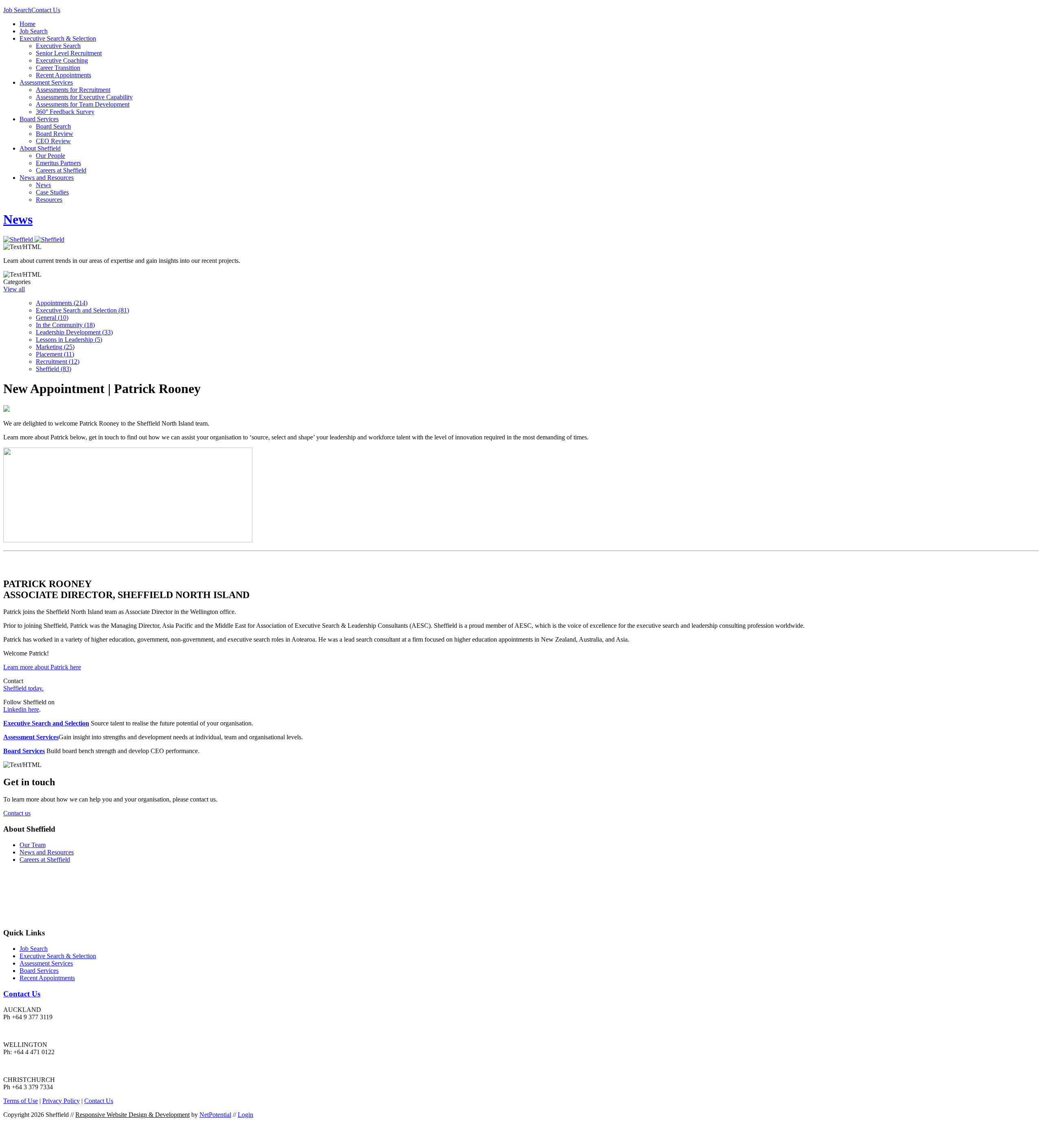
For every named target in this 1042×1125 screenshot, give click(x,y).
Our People (50, 155)
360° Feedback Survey (65, 111)
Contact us (17, 813)
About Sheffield (40, 148)
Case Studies (52, 192)
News (43, 184)
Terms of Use (20, 1100)
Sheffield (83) (53, 368)
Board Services (39, 119)
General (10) (52, 317)
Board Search (53, 126)
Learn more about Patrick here (42, 667)
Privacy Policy (61, 1100)
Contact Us (45, 10)
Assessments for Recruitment (73, 89)
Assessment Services (46, 82)
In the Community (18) (65, 324)
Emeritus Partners (58, 162)
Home (27, 23)
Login (245, 1114)
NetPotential (215, 1114)
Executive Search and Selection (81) (82, 310)
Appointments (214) (62, 302)
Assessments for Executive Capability (84, 97)
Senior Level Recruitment (69, 53)
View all (14, 289)
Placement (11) (55, 354)
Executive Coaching (62, 60)
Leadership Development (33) (74, 332)
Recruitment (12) (57, 361)
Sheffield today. (23, 688)
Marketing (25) (55, 346)
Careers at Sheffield (61, 170)
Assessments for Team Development (82, 104)
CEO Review (53, 141)
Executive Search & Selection (58, 38)
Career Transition (58, 67)
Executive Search (58, 45)
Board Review (54, 133)
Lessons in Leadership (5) (69, 339)
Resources (49, 199)
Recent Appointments (63, 75)
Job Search (17, 10)
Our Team (33, 844)
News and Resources (47, 177)
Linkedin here (21, 709)
